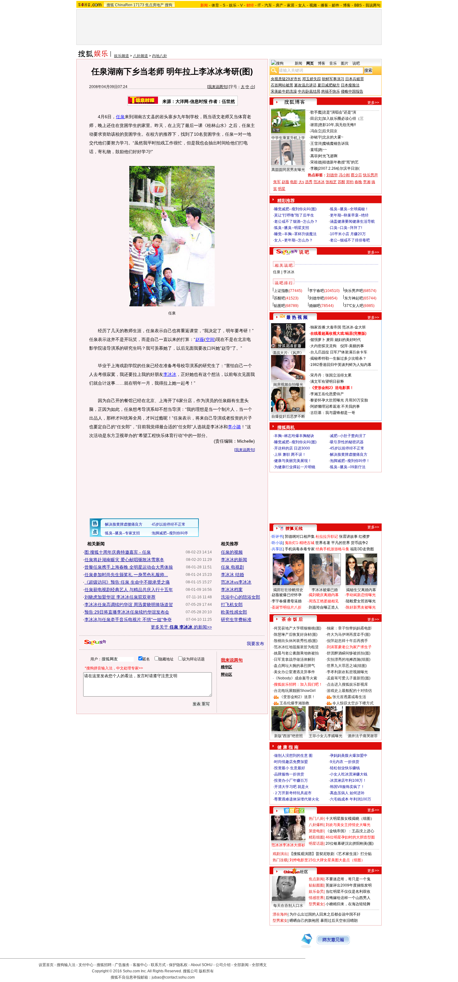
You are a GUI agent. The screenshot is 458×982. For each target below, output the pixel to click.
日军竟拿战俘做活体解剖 (294, 659)
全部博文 (259, 965)
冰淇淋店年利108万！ (348, 780)
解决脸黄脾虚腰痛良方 (348, 454)
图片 (344, 63)
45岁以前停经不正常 (347, 448)
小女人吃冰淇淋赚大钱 (348, 774)
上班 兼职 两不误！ (290, 454)
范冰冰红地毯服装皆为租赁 (296, 647)
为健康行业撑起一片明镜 (294, 467)
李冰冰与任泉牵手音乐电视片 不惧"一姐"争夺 (128, 619)
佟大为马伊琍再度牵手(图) (348, 634)
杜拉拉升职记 (327, 536)
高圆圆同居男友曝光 (288, 170)
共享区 (277, 549)
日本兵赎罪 (354, 79)
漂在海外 (280, 914)
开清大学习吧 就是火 (291, 787)
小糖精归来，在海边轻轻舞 (348, 904)
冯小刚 (344, 175)
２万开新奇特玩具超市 (293, 793)
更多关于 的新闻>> (181, 627)
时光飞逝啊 (328, 156)
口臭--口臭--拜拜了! (346, 228)
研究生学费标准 (236, 619)
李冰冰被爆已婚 (325, 590)
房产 (279, 5)
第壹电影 (316, 831)
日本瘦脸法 (350, 85)
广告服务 (122, 965)
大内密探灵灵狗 (323, 346)
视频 (313, 5)
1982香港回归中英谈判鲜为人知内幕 (340, 364)
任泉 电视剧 (232, 567)
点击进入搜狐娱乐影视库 (347, 684)
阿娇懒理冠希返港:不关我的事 (335, 406)
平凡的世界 (340, 543)
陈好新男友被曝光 (361, 607)
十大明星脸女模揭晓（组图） (350, 818)
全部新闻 (241, 965)
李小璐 (234, 426)
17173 (138, 5)
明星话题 (316, 843)
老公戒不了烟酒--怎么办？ (296, 221)
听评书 (277, 536)
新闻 (298, 63)
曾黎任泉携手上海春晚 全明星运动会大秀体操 (128, 567)
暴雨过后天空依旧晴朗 (339, 920)
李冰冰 (169, 374)
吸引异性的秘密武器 (347, 442)
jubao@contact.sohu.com (173, 977)
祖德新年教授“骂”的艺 (340, 162)
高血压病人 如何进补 (347, 793)
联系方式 (158, 965)
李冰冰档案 (232, 589)
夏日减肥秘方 (328, 85)
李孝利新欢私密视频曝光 (347, 672)
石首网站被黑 (282, 85)
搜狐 (110, 5)
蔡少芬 (356, 175)
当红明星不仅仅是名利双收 (348, 891)
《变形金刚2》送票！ (297, 697)
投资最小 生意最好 (289, 768)
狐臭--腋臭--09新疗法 (347, 467)
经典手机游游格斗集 (332, 549)
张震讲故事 (348, 536)
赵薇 (199, 339)
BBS (358, 5)
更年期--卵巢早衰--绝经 (349, 215)
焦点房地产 (154, 5)
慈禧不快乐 (330, 91)
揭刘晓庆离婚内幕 (324, 595)
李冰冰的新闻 (234, 559)
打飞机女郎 (232, 604)
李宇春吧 (316, 291)
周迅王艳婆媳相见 (324, 601)
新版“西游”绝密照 (288, 736)
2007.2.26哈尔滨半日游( (339, 168)
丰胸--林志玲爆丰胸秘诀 (294, 436)
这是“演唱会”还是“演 (339, 112)
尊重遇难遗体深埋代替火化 (296, 799)
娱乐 (232, 5)
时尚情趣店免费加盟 (291, 762)
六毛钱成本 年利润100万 (350, 799)
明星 (281, 189)
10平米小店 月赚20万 (348, 234)
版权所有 (206, 971)
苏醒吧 (279, 298)
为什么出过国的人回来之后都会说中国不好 (324, 914)
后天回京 (329, 131)
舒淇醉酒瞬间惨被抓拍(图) (348, 653)
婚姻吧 (314, 306)
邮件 (335, 5)
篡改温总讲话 (305, 85)
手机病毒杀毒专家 (300, 549)
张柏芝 (331, 182)
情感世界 (316, 898)
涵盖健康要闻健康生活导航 (352, 221)
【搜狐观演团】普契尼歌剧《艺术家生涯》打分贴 (330, 854)
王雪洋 (316, 143)
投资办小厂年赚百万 (291, 780)
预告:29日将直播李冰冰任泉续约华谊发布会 (126, 612)
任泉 (120, 116)
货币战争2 (359, 543)
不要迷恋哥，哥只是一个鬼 (348, 879)
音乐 (333, 63)
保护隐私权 (178, 965)
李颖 (314, 168)
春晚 (358, 182)
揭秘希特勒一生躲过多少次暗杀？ (338, 358)
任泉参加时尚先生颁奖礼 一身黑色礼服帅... (126, 574)
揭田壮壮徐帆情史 (288, 590)
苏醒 (341, 182)
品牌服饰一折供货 (289, 774)
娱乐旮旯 (316, 891)
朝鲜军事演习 (333, 79)
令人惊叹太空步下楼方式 (353, 703)
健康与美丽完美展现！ (293, 461)
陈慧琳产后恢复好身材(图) (295, 634)
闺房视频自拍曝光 (288, 384)
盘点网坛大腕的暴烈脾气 (294, 666)
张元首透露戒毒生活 (349, 697)
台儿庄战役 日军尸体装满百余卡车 (338, 352)
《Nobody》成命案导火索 (295, 678)
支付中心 (86, 965)
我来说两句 (217, 87)
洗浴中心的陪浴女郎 (240, 597)
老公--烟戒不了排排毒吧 (350, 240)
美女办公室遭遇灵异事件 (294, 672)
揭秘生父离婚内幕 (361, 590)
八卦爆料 (316, 825)
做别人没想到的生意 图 (293, 755)
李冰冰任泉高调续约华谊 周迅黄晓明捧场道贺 (128, 604)
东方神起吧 (353, 298)
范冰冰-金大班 (354, 327)
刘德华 (332, 175)
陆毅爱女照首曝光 (361, 601)
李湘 (366, 182)
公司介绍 (223, 965)
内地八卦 (159, 56)
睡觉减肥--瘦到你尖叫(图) (295, 209)
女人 (302, 5)
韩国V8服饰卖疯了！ (347, 787)
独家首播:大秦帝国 (325, 327)
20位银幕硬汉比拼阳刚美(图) (350, 843)
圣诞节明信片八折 (287, 607)
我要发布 (255, 643)
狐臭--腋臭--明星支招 (291, 228)
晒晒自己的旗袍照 (304, 920)
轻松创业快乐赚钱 (345, 768)
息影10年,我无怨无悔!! (337, 125)
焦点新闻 (316, 879)
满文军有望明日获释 (327, 381)
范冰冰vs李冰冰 (236, 582)
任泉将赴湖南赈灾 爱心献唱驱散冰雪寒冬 (124, 559)
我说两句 (372, 5)
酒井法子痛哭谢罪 (363, 736)
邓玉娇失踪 (311, 79)
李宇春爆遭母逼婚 (287, 601)
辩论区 (226, 674)
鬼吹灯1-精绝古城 (299, 543)
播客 (324, 5)
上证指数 (281, 291)
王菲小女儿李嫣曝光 (325, 736)
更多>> (373, 102)
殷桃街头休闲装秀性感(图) (295, 641)
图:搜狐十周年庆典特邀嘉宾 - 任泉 (117, 552)
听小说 (277, 543)
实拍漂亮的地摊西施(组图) (348, 659)
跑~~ (323, 150)
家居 (290, 5)
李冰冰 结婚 (232, 574)
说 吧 (304, 252)
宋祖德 (316, 162)
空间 (210, 339)
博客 (347, 5)
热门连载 (280, 860)
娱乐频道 (121, 56)
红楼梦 (364, 536)
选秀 (308, 182)
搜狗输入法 (66, 965)
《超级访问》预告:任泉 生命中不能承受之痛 (127, 582)
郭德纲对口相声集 (300, 536)
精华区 (226, 667)
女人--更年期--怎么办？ (293, 240)
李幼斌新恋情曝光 (361, 595)
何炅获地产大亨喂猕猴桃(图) (297, 628)
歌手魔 (316, 112)
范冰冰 (319, 182)
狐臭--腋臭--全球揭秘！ (349, 209)
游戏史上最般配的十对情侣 (349, 690)
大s (301, 182)
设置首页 (46, 965)
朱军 (277, 182)
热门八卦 (316, 818)
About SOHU (201, 965)
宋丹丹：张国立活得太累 (330, 375)
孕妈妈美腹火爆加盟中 (348, 755)
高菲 (314, 156)
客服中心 (140, 965)
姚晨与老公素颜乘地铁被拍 (296, 653)
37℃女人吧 (353, 306)
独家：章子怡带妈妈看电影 (349, 628)
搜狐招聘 (104, 965)
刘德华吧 (316, 298)
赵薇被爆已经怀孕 (287, 595)
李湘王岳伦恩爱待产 (327, 394)
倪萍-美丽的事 (352, 346)
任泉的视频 (232, 552)
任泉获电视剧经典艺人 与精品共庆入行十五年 (128, 589)
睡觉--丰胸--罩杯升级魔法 (295, 234)
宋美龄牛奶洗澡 (284, 91)
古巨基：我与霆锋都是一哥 (332, 413)
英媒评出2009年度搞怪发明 (349, 885)
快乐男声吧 (353, 291)
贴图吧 (279, 306)
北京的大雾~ (332, 137)
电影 (294, 182)
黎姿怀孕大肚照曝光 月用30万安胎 (339, 400)
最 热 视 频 (297, 317)
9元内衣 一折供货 (344, 762)
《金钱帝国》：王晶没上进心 (350, 831)
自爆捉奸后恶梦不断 (288, 416)
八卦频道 (140, 56)
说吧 (356, 63)
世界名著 (322, 543)
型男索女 (316, 904)
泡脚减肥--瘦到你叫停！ (350, 461)
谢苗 (314, 125)
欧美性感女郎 (234, 612)
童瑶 (314, 150)
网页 (310, 63)
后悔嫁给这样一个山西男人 (348, 898)
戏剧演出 (280, 854)
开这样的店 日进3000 (292, 448)
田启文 (316, 118)
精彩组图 (316, 837)
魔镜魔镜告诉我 (335, 143)
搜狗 (168, 5)
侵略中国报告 (352, 91)
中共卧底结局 (309, 91)
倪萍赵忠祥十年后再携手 (347, 641)
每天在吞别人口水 (288, 905)
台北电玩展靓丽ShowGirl (295, 690)
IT (259, 5)
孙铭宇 (316, 137)
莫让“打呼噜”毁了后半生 (294, 215)
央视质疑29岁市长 (286, 79)
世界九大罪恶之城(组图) (347, 666)
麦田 (330, 340)
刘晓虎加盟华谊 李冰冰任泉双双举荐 (119, 597)
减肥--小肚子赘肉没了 (348, 436)
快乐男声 (370, 175)
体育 (215, 5)
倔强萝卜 (317, 340)
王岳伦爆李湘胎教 (294, 703)
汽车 (268, 5)
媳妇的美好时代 (348, 340)
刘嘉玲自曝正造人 (324, 607)
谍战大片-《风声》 (288, 353)
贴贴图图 (316, 885)
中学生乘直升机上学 (288, 138)
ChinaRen (123, 5)
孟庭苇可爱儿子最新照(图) (348, 678)
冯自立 (316, 131)
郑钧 (350, 182)
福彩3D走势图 (362, 549)
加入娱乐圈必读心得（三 (343, 118)
